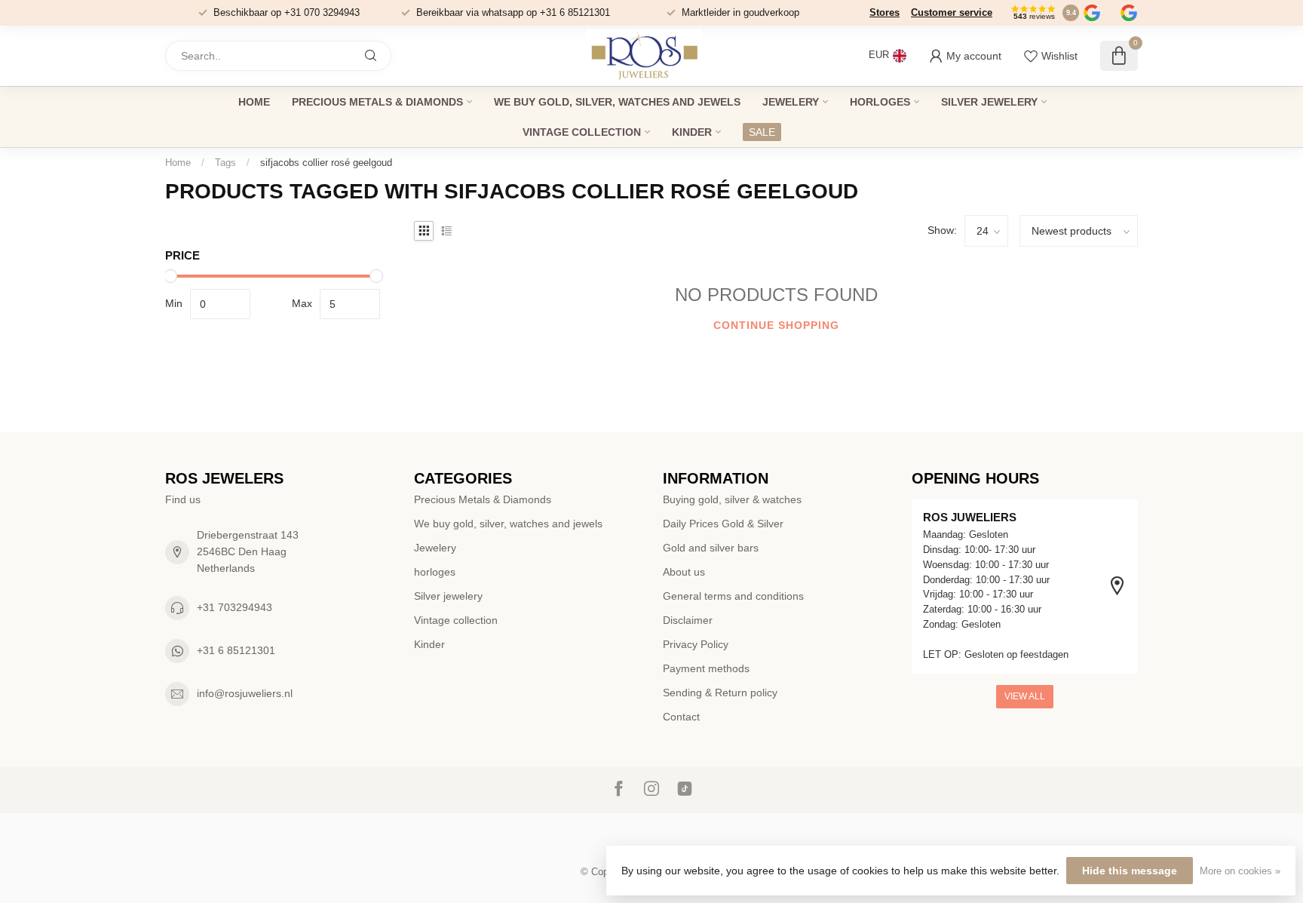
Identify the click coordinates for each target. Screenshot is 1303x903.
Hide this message (1129, 871)
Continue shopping (776, 325)
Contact (681, 717)
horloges (880, 102)
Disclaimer (688, 620)
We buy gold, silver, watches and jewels (617, 102)
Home (254, 102)
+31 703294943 (234, 607)
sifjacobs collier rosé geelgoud (326, 162)
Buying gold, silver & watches (732, 499)
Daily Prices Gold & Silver (723, 524)
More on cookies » (1240, 871)
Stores (884, 12)
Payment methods (706, 668)
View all (1024, 696)
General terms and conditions (733, 596)
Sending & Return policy (720, 692)
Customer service (951, 12)
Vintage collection (582, 132)
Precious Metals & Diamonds (377, 102)
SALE (762, 132)
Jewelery (790, 102)
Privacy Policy (695, 644)
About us (684, 572)
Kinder (692, 132)
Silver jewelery (989, 102)
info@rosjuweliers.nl (245, 693)
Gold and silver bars (711, 548)
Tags (225, 162)
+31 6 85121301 (236, 650)
